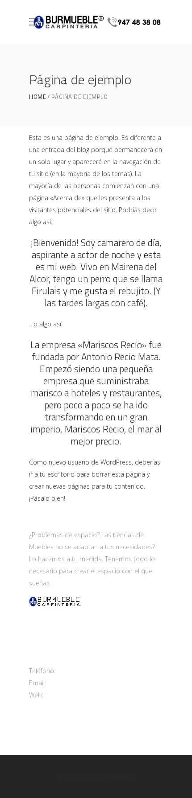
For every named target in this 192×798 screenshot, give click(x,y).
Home (37, 97)
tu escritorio (57, 474)
